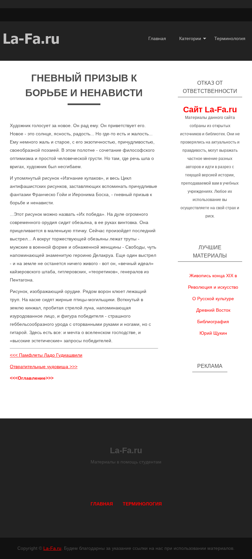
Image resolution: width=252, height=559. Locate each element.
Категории (190, 38)
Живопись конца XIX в (213, 275)
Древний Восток (213, 310)
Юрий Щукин (213, 333)
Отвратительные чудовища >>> (43, 366)
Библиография (213, 321)
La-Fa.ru (52, 548)
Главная (157, 38)
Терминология (229, 38)
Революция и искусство (213, 287)
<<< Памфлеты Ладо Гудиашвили (46, 355)
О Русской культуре (213, 298)
